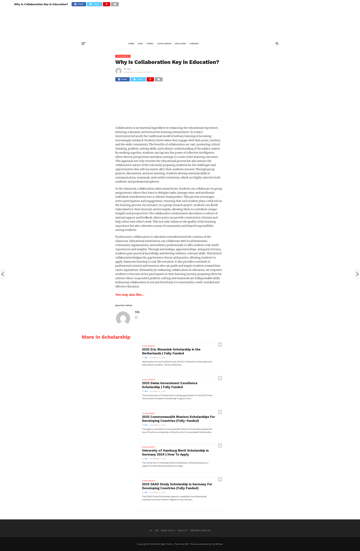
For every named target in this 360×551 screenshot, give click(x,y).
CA (150, 530)
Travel (150, 43)
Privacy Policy (168, 530)
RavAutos (182, 530)
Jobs (140, 43)
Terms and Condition (200, 530)
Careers (194, 43)
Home (131, 43)
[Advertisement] (84, 19)
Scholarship (164, 43)
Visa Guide (180, 43)
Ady (128, 69)
